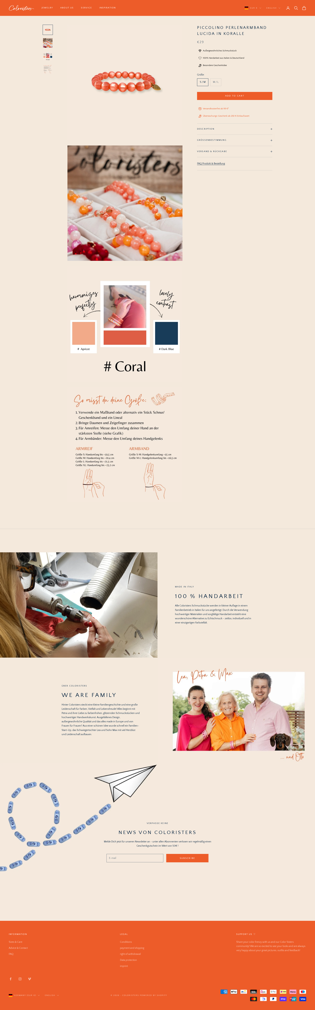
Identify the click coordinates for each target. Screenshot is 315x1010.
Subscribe (187, 858)
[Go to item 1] (48, 30)
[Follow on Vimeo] (29, 979)
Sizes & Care (15, 942)
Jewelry (47, 8)
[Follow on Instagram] (20, 979)
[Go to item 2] (48, 43)
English (271, 8)
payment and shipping (132, 948)
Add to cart (234, 95)
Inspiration (107, 8)
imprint (124, 966)
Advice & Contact (18, 948)
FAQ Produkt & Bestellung (211, 163)
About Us (67, 8)
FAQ (11, 954)
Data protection (128, 960)
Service (86, 8)
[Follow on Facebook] (10, 979)
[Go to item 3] (48, 56)
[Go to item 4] (48, 69)
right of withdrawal (130, 954)
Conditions (126, 942)
